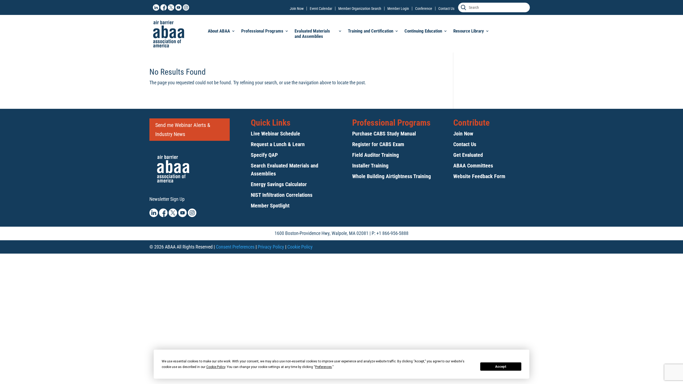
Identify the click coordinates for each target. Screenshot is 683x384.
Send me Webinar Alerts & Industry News (182, 129)
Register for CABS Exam (378, 144)
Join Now (297, 8)
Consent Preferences (235, 247)
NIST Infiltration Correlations (281, 195)
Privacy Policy (271, 247)
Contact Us (446, 8)
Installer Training (370, 165)
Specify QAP (264, 155)
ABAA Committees (473, 165)
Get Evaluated (468, 155)
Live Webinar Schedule (275, 133)
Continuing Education (423, 31)
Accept (500, 367)
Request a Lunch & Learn (278, 144)
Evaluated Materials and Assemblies (312, 33)
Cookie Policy (300, 247)
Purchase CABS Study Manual (384, 133)
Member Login (398, 8)
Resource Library (468, 31)
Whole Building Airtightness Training (391, 176)
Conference (423, 8)
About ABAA (219, 31)
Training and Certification (370, 31)
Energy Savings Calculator (279, 184)
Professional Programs (262, 31)
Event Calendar (321, 8)
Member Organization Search (359, 8)
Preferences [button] (323, 367)
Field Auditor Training (375, 155)
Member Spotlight (270, 205)
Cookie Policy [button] (215, 367)
